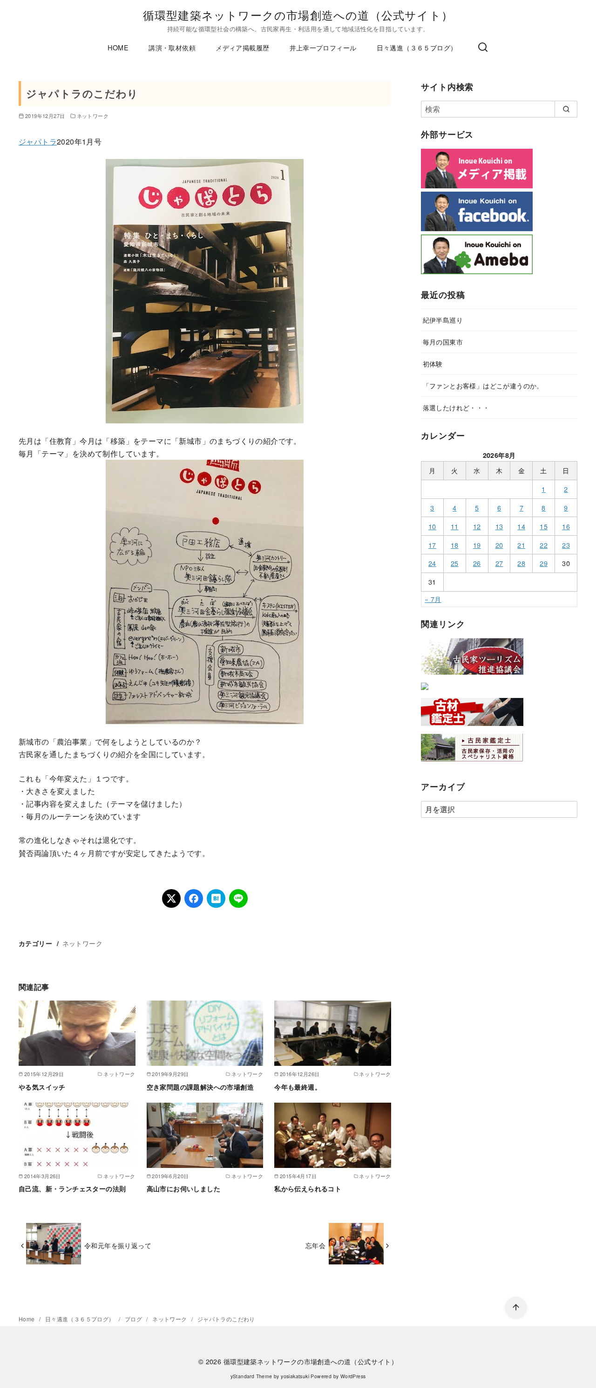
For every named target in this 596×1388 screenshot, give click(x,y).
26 (477, 563)
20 (499, 545)
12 (477, 526)
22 (544, 545)
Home (27, 1319)
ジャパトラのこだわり (226, 1319)
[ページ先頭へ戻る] (516, 1308)
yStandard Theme (251, 1376)
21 (521, 545)
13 (499, 526)
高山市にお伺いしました (183, 1188)
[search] (566, 109)
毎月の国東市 (443, 341)
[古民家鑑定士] (472, 763)
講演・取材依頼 (172, 47)
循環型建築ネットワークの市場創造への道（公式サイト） (298, 15)
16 (566, 526)
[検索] (482, 47)
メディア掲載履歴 (242, 47)
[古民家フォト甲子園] (424, 691)
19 (477, 545)
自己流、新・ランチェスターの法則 (72, 1188)
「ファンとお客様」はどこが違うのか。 (483, 385)
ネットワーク (92, 115)
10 (432, 526)
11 (455, 526)
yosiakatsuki (295, 1376)
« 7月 (433, 599)
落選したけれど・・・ (456, 407)
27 (499, 563)
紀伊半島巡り (443, 320)
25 (455, 563)
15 (544, 526)
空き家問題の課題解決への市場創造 (200, 1086)
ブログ (134, 1319)
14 (521, 526)
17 (432, 545)
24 (432, 563)
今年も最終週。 (297, 1086)
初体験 (433, 363)
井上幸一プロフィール (323, 47)
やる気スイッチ (42, 1086)
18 (455, 545)
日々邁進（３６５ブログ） (417, 47)
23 (566, 545)
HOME (118, 47)
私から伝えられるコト (307, 1188)
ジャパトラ (38, 141)
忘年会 (315, 1245)
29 (544, 563)
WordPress (353, 1376)
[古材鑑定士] (472, 727)
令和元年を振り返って (117, 1245)
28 (521, 563)
